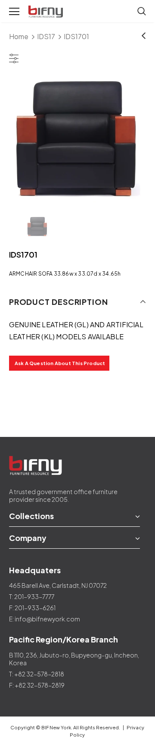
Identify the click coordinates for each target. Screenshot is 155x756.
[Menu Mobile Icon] (14, 11)
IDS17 (46, 36)
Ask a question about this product (60, 363)
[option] (77, 140)
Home (18, 36)
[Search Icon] (141, 11)
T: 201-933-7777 (31, 596)
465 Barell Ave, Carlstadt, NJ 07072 (58, 585)
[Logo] (46, 11)
